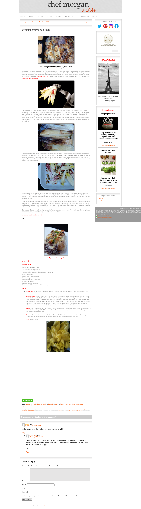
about (31, 16)
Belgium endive (42, 404)
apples (27, 404)
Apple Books (105, 145)
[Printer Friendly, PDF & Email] (27, 400)
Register (100, 198)
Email (24, 488)
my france (69, 16)
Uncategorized (31, 410)
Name (24, 484)
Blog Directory (98, 214)
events (58, 16)
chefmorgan (33, 435)
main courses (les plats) (77, 409)
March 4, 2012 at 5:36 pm (37, 437)
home (22, 16)
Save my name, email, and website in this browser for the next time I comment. (50, 496)
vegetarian (25, 406)
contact (95, 16)
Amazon (112, 145)
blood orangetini (84, 22)
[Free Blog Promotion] (103, 215)
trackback (79, 410)
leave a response (72, 410)
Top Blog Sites (103, 214)
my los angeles (82, 16)
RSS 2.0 (60, 410)
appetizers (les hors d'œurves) (64, 409)
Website (24, 492)
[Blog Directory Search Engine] (103, 217)
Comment (25, 481)
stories (49, 16)
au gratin (33, 404)
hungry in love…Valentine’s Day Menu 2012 (36, 22)
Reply (23, 432)
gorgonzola (79, 404)
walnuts (31, 406)
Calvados (51, 404)
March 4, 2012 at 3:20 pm (33, 425)
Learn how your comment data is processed (57, 506)
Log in (100, 201)
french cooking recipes (67, 404)
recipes (40, 16)
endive (57, 404)
